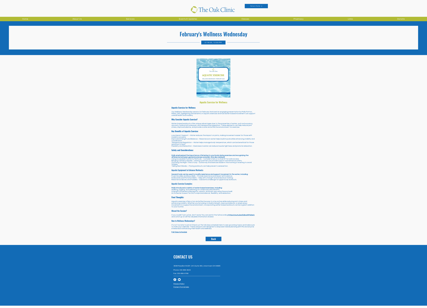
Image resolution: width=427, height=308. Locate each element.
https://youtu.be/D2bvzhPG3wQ (241, 215)
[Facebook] (174, 279)
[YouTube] (179, 279)
